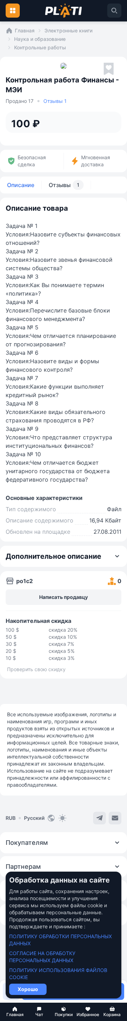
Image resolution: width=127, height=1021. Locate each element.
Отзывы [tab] (64, 184)
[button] (15, 1012)
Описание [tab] (20, 184)
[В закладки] (109, 69)
